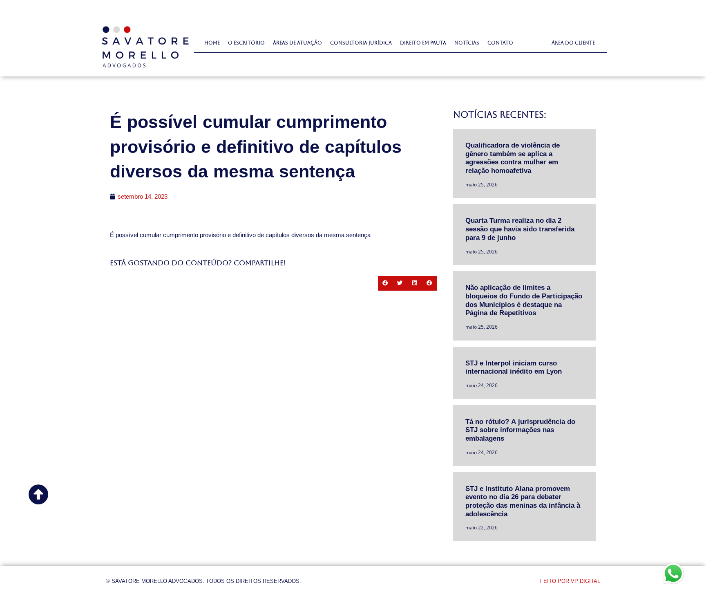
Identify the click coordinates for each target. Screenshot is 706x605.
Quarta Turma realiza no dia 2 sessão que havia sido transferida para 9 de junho (519, 228)
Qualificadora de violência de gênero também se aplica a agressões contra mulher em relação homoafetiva (512, 157)
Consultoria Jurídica (361, 43)
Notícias (466, 43)
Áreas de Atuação (297, 43)
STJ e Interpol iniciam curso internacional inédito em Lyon (513, 367)
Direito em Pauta (423, 43)
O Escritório (246, 43)
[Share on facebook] (385, 283)
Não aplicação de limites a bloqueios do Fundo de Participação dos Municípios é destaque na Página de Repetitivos (523, 299)
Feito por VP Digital (570, 581)
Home (212, 43)
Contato (500, 43)
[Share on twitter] (400, 283)
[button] (573, 43)
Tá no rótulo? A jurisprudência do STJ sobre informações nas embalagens (520, 430)
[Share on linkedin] (414, 283)
